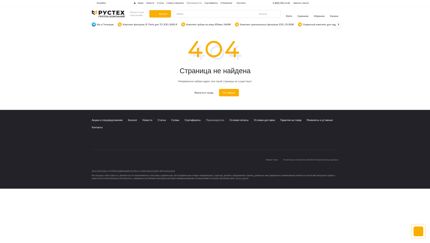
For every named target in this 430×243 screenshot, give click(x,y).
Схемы (175, 120)
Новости (147, 120)
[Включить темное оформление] (336, 3)
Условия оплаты (239, 120)
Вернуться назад (204, 92)
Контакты (97, 127)
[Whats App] (107, 139)
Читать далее (242, 178)
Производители (215, 120)
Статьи (162, 120)
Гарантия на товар (290, 120)
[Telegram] (100, 139)
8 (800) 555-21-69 (281, 3)
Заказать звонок (301, 3)
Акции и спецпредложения (107, 120)
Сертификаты (193, 120)
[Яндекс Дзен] (114, 139)
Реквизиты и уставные (320, 120)
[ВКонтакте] (94, 139)
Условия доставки (264, 120)
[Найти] (276, 14)
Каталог (132, 120)
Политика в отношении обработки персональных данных (310, 160)
